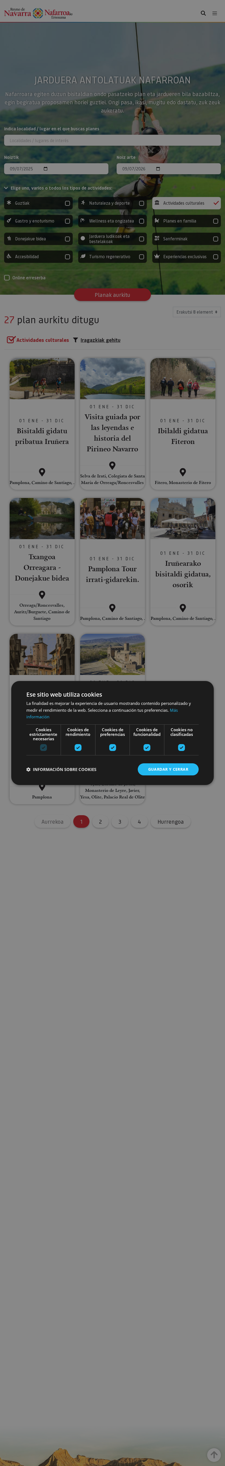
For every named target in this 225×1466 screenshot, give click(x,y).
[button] (61, 769)
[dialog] (112, 733)
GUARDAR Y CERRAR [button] (168, 769)
